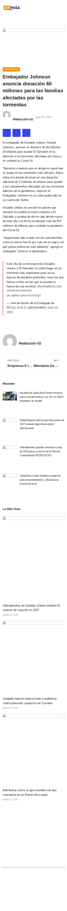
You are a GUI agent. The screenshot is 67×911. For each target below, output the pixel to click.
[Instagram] (41, 830)
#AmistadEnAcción (49, 286)
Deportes (22, 859)
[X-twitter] (33, 830)
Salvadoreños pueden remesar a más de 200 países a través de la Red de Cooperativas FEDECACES (41, 451)
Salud (11, 851)
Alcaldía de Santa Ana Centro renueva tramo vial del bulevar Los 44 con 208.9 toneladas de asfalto (41, 396)
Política (34, 842)
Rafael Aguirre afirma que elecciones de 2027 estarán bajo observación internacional (42, 424)
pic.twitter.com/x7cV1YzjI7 (24, 295)
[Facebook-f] (26, 830)
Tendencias (28, 851)
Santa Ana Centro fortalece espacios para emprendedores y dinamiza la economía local (40, 479)
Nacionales (11, 69)
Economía (51, 842)
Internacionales (50, 851)
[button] (62, 8)
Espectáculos (42, 859)
